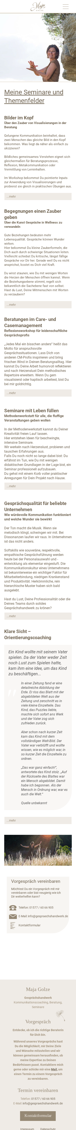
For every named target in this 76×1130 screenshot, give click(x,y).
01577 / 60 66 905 (41, 907)
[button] (38, 196)
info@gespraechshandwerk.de (48, 916)
